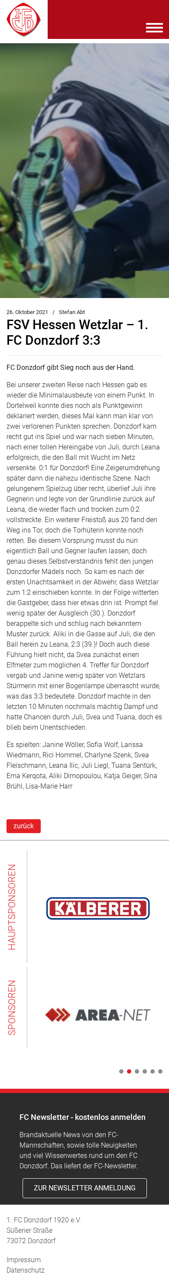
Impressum (23, 1260)
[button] (120, 1071)
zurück (23, 826)
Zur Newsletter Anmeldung (85, 1188)
